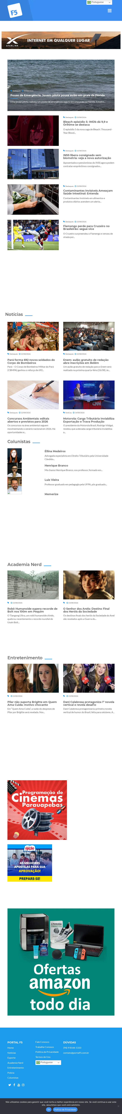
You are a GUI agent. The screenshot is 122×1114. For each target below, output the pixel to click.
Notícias (11, 1052)
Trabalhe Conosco (44, 1046)
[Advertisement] (63, 276)
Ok (48, 1109)
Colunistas (12, 1077)
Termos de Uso (42, 1056)
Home (10, 1047)
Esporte (11, 1057)
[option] (61, 40)
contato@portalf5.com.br (76, 1052)
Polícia (10, 1072)
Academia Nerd (15, 1062)
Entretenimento (15, 1067)
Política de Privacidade (47, 1051)
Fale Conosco (42, 1041)
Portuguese (46, 1062)
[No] (118, 1106)
